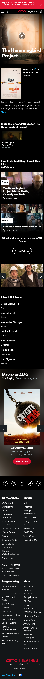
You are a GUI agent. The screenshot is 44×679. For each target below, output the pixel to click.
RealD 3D (28, 532)
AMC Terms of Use (11, 564)
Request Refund (31, 648)
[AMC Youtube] (38, 483)
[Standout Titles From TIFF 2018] (22, 219)
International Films (11, 615)
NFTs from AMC (31, 616)
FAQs (4, 510)
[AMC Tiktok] (30, 483)
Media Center (8, 532)
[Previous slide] (3, 428)
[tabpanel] (22, 428)
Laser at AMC (30, 540)
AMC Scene (7, 167)
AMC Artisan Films (11, 593)
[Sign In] (42, 11)
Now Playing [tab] (8, 378)
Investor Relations (10, 528)
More (3, 112)
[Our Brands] (22, 662)
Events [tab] (19, 378)
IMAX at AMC (30, 517)
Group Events (30, 597)
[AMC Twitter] (22, 483)
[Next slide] (40, 428)
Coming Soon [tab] (30, 378)
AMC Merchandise (32, 612)
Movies (27, 503)
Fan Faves (7, 611)
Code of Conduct (10, 575)
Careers (6, 536)
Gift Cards (28, 601)
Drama (5, 182)
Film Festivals (8, 619)
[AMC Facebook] (5, 483)
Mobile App (29, 620)
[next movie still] (41, 276)
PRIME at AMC (30, 528)
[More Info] (35, 69)
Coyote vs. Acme (22, 447)
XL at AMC (28, 536)
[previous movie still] (3, 276)
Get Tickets (22, 461)
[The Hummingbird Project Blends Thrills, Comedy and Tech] (22, 187)
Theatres (27, 506)
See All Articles (22, 251)
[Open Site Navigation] (2, 12)
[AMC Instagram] (14, 483)
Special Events (9, 623)
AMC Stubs (29, 586)
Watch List (7, 220)
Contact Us (7, 506)
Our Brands (7, 503)
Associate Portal (9, 540)
